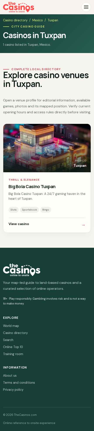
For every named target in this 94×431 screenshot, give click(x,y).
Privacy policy (13, 389)
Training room (13, 354)
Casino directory (15, 20)
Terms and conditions (19, 382)
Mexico (37, 20)
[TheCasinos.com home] (18, 7)
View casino (47, 224)
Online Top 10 (13, 347)
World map (11, 326)
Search (8, 340)
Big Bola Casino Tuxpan (32, 186)
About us (10, 375)
